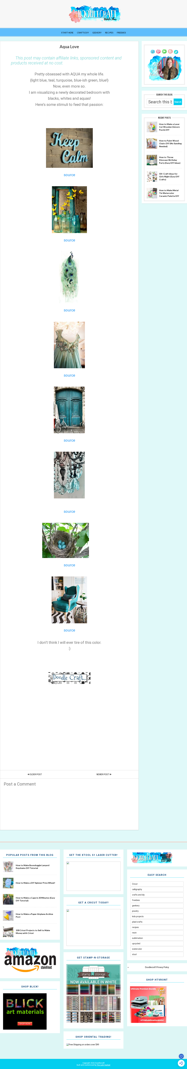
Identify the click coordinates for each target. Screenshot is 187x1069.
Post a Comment (20, 784)
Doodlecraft (100, 1063)
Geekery (97, 32)
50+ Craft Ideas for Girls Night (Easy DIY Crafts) (169, 176)
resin (134, 933)
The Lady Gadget (103, 1065)
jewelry (135, 911)
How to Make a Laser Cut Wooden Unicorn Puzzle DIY (169, 127)
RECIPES (109, 32)
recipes (135, 927)
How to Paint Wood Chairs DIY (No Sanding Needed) (170, 143)
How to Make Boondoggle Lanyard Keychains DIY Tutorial (32, 866)
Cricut (134, 884)
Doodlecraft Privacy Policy (157, 967)
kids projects (138, 916)
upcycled (136, 943)
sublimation (137, 938)
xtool (134, 954)
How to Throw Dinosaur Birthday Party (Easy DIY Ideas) (169, 160)
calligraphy (137, 889)
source (69, 175)
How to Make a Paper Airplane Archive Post (34, 915)
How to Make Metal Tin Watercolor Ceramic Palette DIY (169, 193)
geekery (136, 905)
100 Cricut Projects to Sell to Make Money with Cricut (33, 931)
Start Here (67, 32)
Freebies (121, 32)
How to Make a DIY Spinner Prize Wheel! (35, 883)
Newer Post (103, 774)
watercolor (137, 949)
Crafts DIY (83, 32)
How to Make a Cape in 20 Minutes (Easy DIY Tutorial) (35, 899)
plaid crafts (137, 922)
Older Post (35, 774)
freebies (136, 900)
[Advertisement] (69, 807)
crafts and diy (138, 895)
